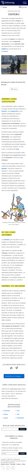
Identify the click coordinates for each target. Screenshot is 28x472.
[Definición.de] (7, 3)
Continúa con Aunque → (14, 376)
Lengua (5, 7)
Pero (18, 414)
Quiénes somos (5, 464)
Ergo (18, 410)
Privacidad (12, 464)
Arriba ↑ (24, 464)
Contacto (18, 464)
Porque (6, 414)
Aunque (6, 418)
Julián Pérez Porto (15, 389)
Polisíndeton (20, 418)
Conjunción (7, 410)
